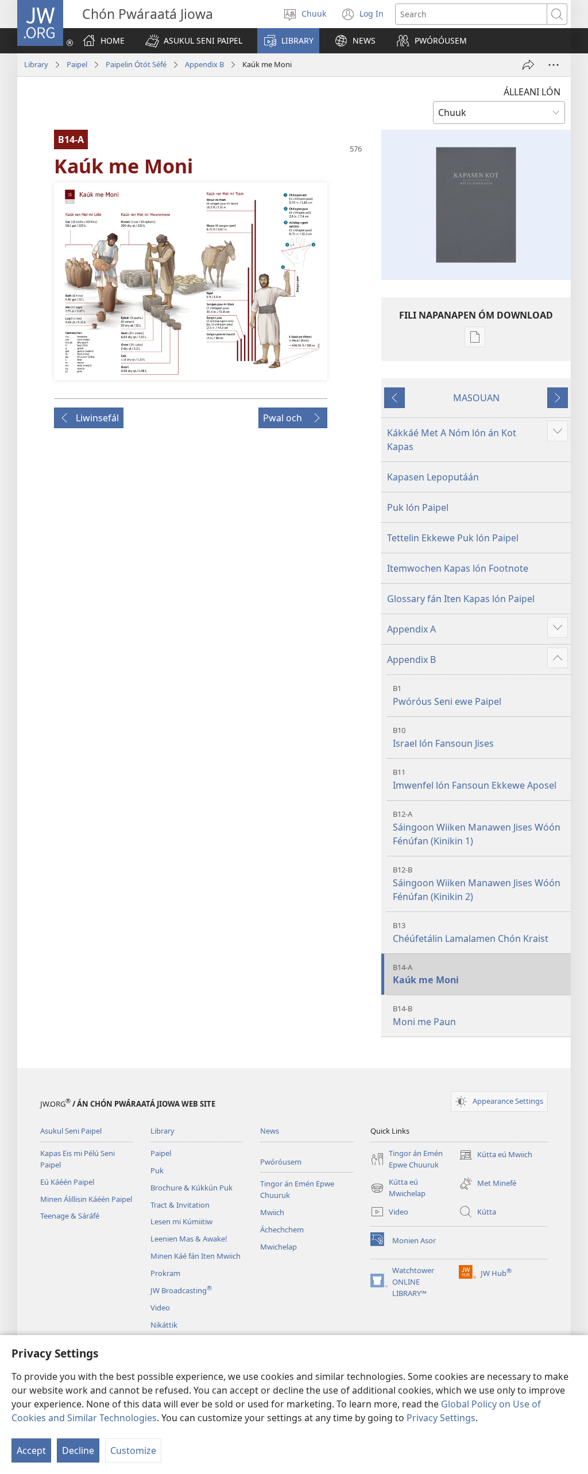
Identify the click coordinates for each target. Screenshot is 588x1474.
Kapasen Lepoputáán (433, 477)
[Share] (528, 64)
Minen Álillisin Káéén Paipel (86, 1199)
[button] (194, 40)
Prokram (165, 1273)
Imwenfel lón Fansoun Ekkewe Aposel (474, 779)
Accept (31, 1450)
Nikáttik (163, 1325)
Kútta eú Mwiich (495, 1155)
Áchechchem (282, 1229)
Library (36, 64)
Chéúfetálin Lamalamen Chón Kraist (470, 932)
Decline (78, 1450)
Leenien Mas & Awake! (188, 1238)
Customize (133, 1450)
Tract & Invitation (180, 1205)
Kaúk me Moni (426, 974)
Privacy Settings (441, 1417)
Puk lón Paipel (417, 507)
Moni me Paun (424, 1015)
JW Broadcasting (181, 1290)
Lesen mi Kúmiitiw (181, 1221)
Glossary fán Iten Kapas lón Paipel (461, 598)
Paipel (77, 64)
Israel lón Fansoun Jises (443, 737)
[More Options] (553, 64)
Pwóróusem (280, 1162)
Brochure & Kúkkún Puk (191, 1187)
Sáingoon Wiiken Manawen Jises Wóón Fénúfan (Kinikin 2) (476, 883)
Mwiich (272, 1212)
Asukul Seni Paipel (71, 1131)
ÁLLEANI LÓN (532, 92)
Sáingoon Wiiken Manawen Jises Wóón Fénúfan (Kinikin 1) (476, 828)
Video (160, 1307)
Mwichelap (278, 1247)
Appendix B (204, 64)
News (269, 1131)
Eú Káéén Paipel (67, 1182)
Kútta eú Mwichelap (397, 1188)
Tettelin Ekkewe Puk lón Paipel (453, 538)
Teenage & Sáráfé (69, 1216)
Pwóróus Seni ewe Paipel (447, 695)
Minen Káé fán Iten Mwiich (195, 1256)
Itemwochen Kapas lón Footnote (457, 568)
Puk (157, 1170)
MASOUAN (476, 397)
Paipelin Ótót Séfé (136, 64)
